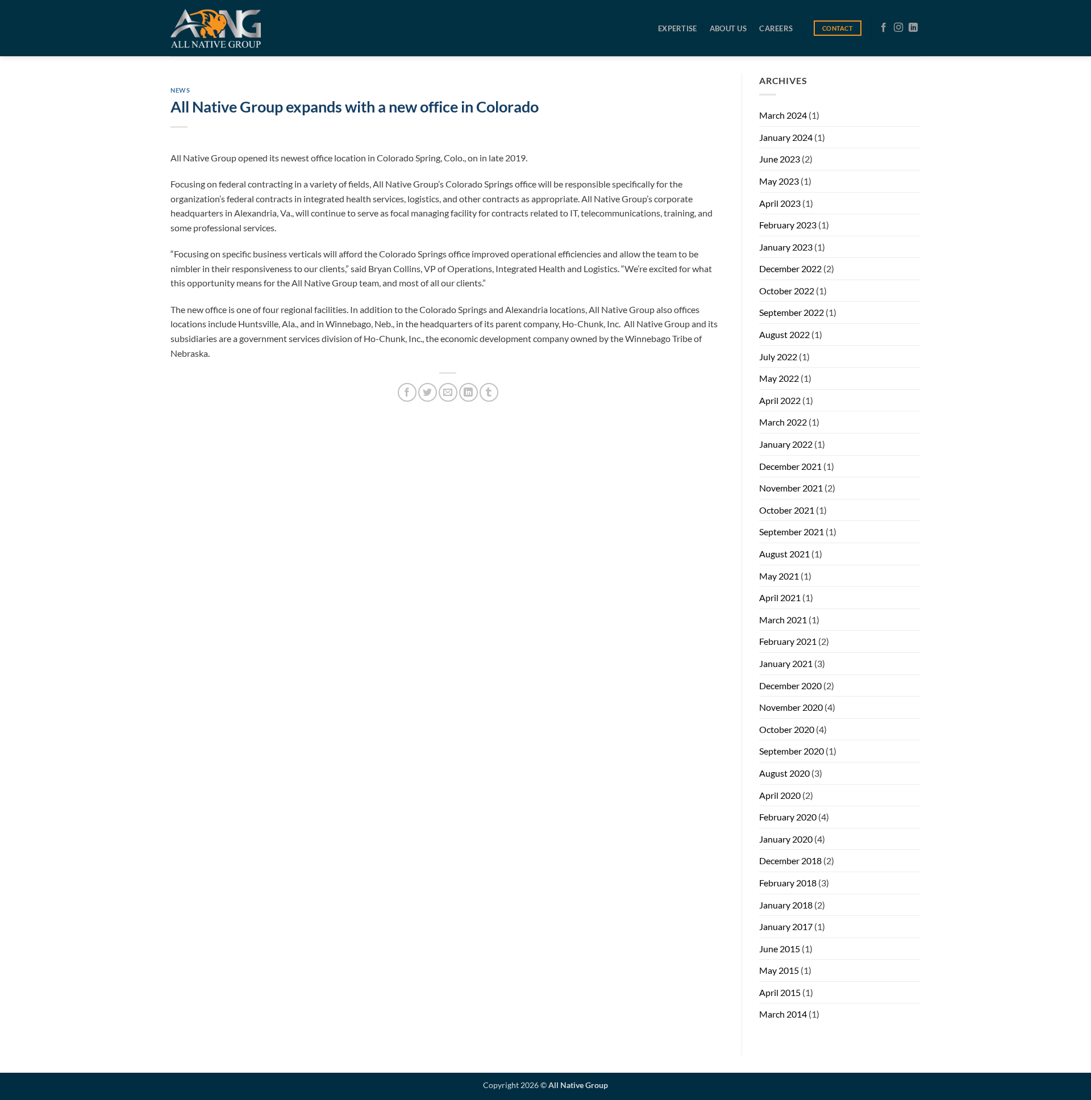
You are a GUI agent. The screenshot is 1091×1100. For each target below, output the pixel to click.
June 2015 (779, 948)
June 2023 (779, 158)
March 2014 (783, 1014)
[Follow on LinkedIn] (913, 28)
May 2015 (779, 970)
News (180, 90)
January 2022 (786, 444)
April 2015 (780, 992)
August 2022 (784, 334)
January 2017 (786, 926)
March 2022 (783, 421)
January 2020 (786, 839)
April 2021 (780, 597)
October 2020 (786, 729)
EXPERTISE (677, 28)
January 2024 (786, 137)
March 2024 (783, 115)
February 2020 (788, 816)
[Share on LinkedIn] (468, 392)
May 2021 (779, 575)
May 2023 (779, 181)
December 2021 (790, 466)
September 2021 (791, 531)
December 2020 (790, 685)
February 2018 (788, 882)
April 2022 (780, 400)
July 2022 (778, 356)
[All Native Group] (215, 28)
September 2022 (791, 312)
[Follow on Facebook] (883, 28)
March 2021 (783, 619)
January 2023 (786, 246)
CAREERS (776, 28)
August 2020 (784, 773)
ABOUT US (728, 28)
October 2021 (786, 510)
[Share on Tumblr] (489, 392)
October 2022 (786, 290)
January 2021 (786, 663)
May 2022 (779, 378)
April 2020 (780, 795)
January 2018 (786, 904)
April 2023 (780, 203)
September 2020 (791, 750)
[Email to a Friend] (448, 392)
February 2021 (788, 641)
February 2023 (788, 224)
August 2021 (784, 553)
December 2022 (790, 268)
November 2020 (791, 707)
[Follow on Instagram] (898, 28)
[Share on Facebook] (407, 392)
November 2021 (791, 487)
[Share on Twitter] (427, 392)
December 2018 (790, 860)
